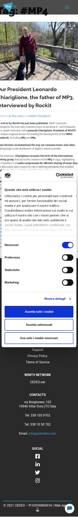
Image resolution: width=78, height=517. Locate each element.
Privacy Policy (37, 356)
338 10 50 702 (40, 424)
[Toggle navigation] (67, 7)
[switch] (67, 257)
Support (37, 350)
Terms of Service (37, 362)
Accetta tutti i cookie (39, 311)
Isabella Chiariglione (39, 116)
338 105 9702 (40, 415)
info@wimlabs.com (42, 433)
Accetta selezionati (39, 324)
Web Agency (63, 505)
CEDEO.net (37, 382)
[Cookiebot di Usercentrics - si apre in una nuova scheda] (56, 175)
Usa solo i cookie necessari (39, 338)
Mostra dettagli (55, 298)
